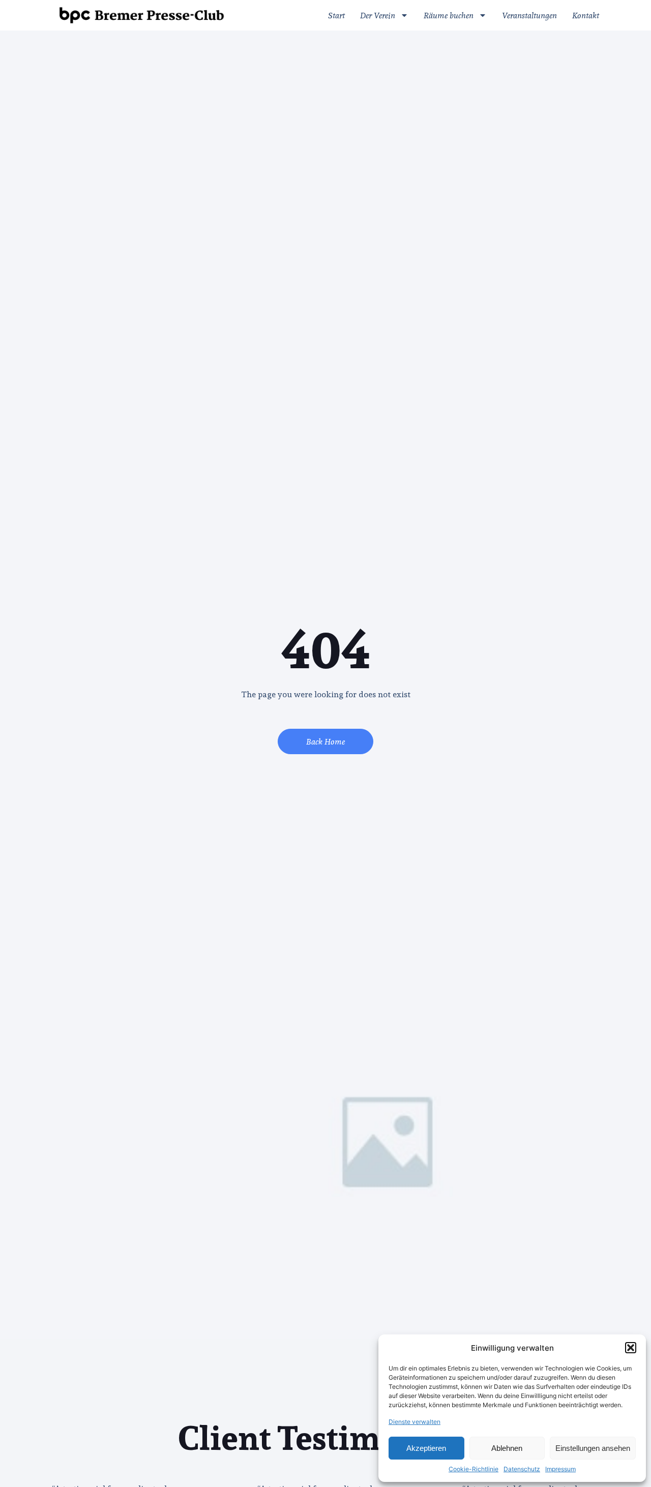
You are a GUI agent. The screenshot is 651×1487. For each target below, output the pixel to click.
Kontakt (585, 15)
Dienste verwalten (414, 1421)
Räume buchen (449, 15)
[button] (631, 1348)
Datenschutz (522, 1469)
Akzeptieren (426, 1448)
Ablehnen (506, 1448)
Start (336, 15)
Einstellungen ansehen (592, 1448)
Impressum (560, 1469)
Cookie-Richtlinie (473, 1469)
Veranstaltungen (529, 15)
